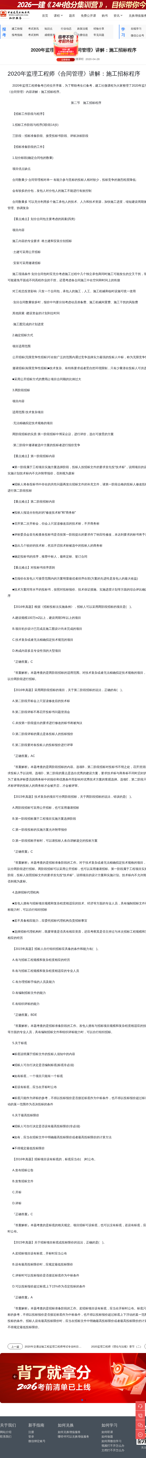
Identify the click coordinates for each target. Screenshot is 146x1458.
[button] (82, 1400)
